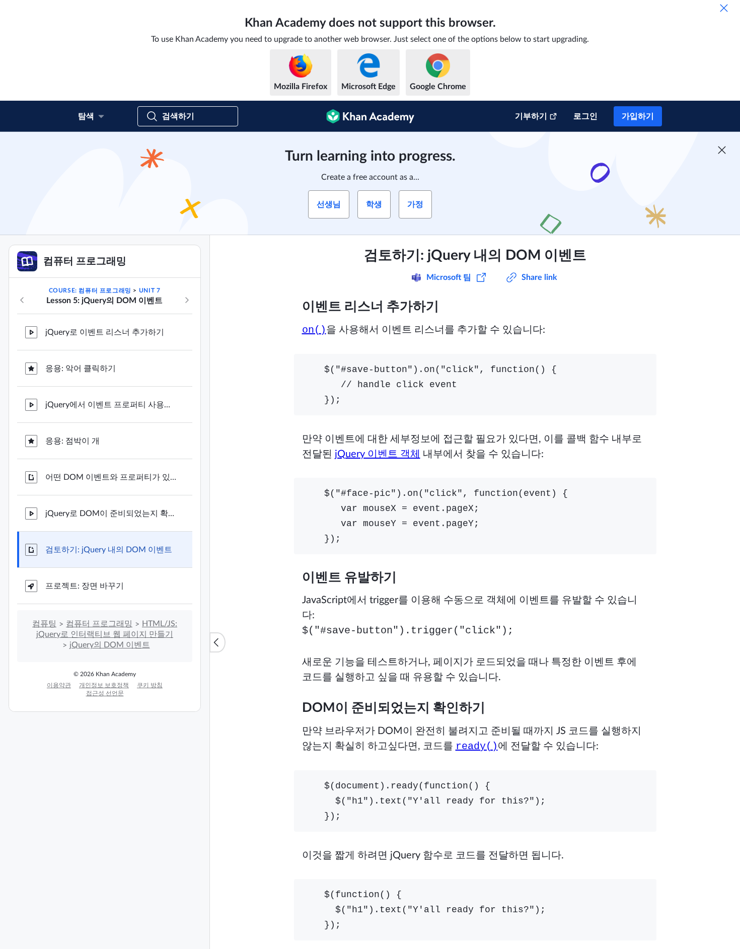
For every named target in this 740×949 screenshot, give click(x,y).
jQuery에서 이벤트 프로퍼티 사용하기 (110, 405)
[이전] (22, 300)
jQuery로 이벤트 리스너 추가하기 (104, 332)
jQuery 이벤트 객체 (377, 454)
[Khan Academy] (370, 116)
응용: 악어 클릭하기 (80, 368)
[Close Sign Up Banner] (722, 150)
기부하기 (531, 116)
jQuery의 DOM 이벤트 (109, 645)
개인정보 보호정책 (104, 685)
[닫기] (724, 8)
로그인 (585, 116)
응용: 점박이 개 (72, 441)
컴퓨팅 (44, 624)
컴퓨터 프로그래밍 (99, 624)
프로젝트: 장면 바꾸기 (84, 586)
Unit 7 (150, 290)
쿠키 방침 (150, 685)
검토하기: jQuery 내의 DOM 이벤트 (108, 550)
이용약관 (59, 685)
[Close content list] (217, 642)
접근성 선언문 (105, 693)
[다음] (187, 300)
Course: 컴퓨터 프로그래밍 (90, 290)
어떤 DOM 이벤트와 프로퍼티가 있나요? (110, 477)
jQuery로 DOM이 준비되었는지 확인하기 (110, 513)
